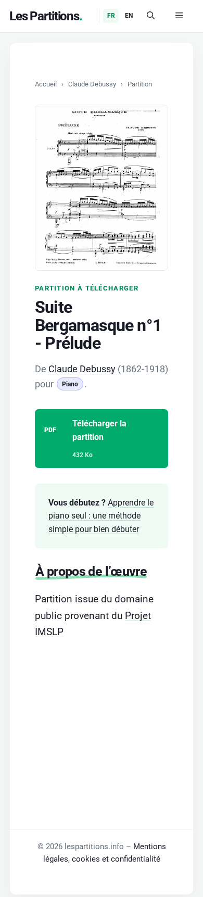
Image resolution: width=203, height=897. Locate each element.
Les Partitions (44, 16)
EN (129, 15)
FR (111, 15)
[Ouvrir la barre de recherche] (150, 16)
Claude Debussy (92, 84)
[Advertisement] (101, 715)
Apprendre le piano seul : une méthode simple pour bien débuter (101, 516)
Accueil (46, 84)
